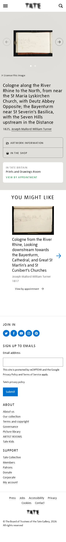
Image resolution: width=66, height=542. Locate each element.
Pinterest (37, 336)
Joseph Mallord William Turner (31, 129)
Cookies (26, 503)
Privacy (52, 498)
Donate (7, 472)
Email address (11, 353)
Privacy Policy (10, 374)
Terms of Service (32, 374)
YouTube (22, 336)
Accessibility (36, 498)
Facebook (14, 336)
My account (10, 482)
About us (8, 412)
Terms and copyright (16, 421)
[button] (60, 6)
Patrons (7, 467)
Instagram (29, 336)
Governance (10, 427)
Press (12, 498)
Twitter (7, 336)
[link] (13, 75)
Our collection (12, 417)
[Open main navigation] (12, 6)
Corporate (9, 477)
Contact (39, 503)
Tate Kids (8, 442)
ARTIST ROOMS (12, 437)
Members (9, 462)
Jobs (22, 498)
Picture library (12, 432)
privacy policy (17, 382)
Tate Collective (12, 457)
